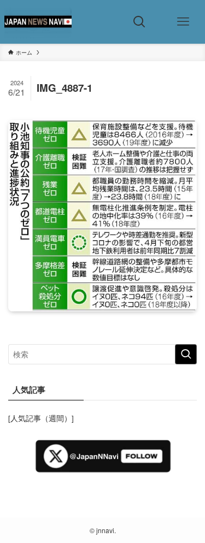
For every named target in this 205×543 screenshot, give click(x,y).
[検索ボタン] (139, 22)
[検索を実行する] (186, 354)
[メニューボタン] (183, 22)
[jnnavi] (38, 22)
